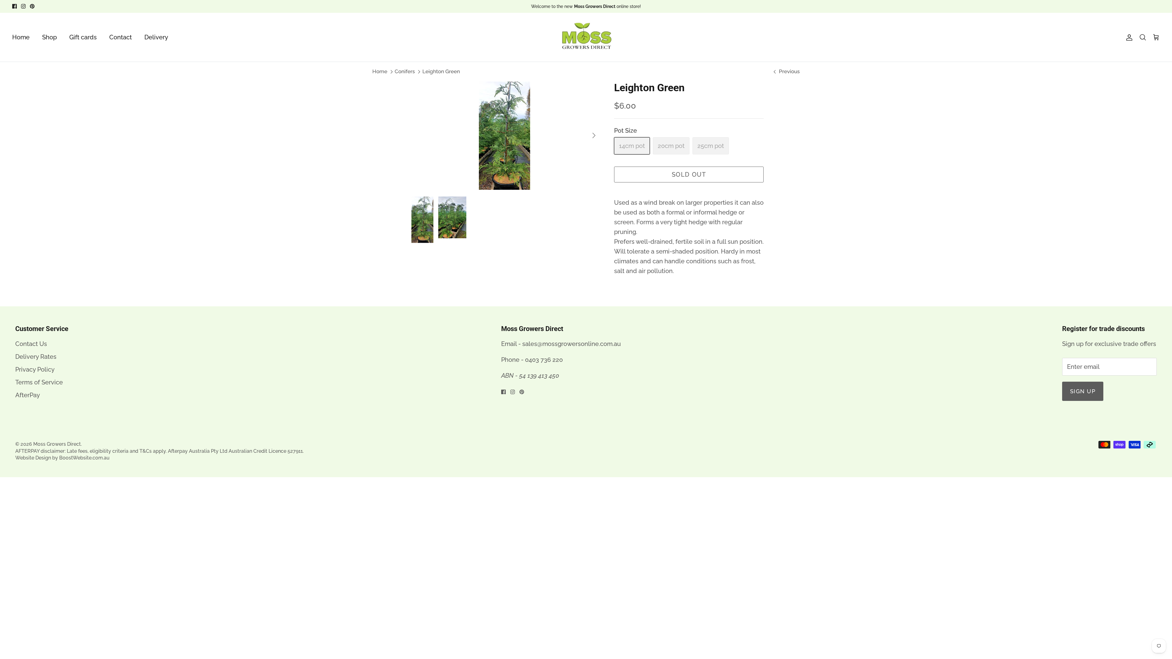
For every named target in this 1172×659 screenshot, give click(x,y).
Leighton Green (441, 71)
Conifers (405, 71)
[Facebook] (14, 6)
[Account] (1128, 37)
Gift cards (83, 37)
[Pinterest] (32, 6)
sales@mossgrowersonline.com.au (571, 344)
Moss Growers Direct (57, 444)
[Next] (594, 135)
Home (21, 37)
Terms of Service (39, 382)
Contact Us (31, 344)
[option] (504, 135)
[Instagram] (23, 6)
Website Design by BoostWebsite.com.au (62, 458)
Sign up (1082, 391)
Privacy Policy (35, 369)
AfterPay (27, 395)
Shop (49, 37)
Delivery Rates (35, 356)
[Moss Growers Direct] (586, 37)
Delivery (156, 37)
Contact (120, 37)
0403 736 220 (544, 359)
